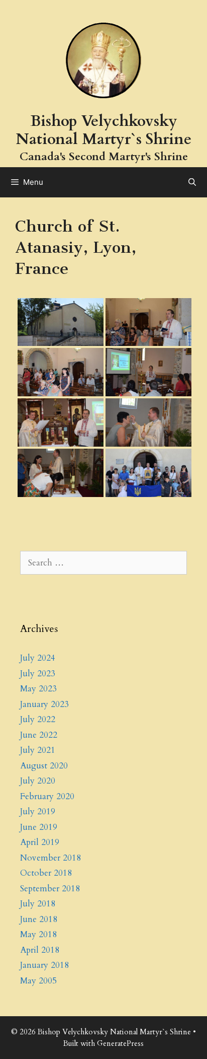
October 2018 (46, 873)
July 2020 (37, 781)
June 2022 (38, 735)
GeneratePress (120, 1043)
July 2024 (37, 658)
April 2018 (39, 950)
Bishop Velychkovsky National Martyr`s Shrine (103, 130)
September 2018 (50, 888)
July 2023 (37, 673)
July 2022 (37, 719)
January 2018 (44, 965)
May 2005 (38, 980)
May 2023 (38, 688)
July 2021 (37, 750)
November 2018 (50, 858)
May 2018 (38, 934)
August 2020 (44, 765)
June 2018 (38, 919)
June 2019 (38, 827)
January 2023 (44, 704)
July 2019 (37, 811)
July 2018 (37, 903)
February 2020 (47, 796)
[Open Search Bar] (192, 182)
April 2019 (39, 842)
